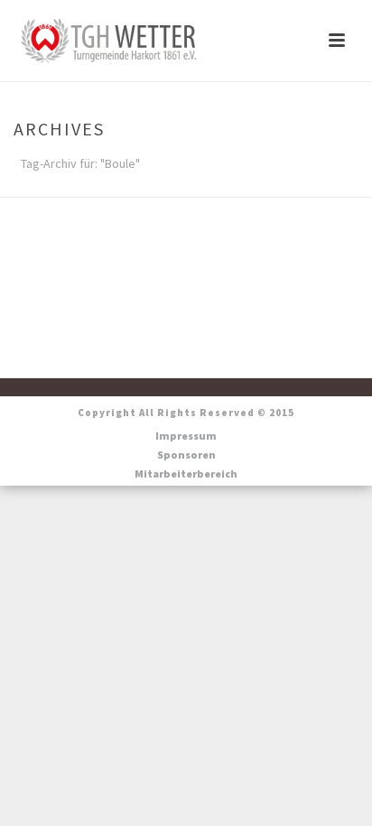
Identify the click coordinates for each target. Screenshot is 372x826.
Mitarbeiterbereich (186, 473)
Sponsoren (186, 454)
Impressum (186, 435)
